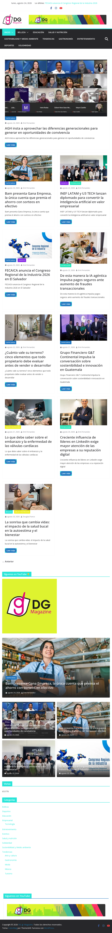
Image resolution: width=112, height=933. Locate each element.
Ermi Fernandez (29, 123)
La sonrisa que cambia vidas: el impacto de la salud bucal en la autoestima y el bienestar (27, 528)
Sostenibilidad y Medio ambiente (21, 39)
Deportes (9, 45)
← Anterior (8, 561)
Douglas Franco (29, 516)
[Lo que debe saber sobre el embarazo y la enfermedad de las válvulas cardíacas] (28, 412)
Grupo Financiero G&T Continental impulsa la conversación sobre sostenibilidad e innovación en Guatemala (81, 361)
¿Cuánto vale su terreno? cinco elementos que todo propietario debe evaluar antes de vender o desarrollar (28, 359)
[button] (11, 32)
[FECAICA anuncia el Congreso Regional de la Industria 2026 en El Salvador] (28, 245)
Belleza (22, 32)
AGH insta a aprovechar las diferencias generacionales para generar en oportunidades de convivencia (51, 130)
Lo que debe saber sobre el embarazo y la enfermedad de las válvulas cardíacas (28, 441)
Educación (38, 32)
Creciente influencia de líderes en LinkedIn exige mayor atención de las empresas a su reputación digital (80, 446)
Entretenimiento (86, 39)
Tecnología (75, 183)
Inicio (7, 32)
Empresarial (10, 118)
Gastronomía (66, 39)
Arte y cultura (11, 855)
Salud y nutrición (57, 32)
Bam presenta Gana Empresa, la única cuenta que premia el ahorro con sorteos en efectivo (28, 199)
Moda (7, 864)
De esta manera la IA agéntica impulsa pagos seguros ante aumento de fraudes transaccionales (83, 282)
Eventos (64, 183)
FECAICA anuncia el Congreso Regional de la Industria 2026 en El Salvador (27, 274)
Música (8, 869)
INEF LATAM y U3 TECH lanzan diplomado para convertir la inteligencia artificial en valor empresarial (83, 199)
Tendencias (48, 39)
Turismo (8, 873)
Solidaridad (24, 45)
